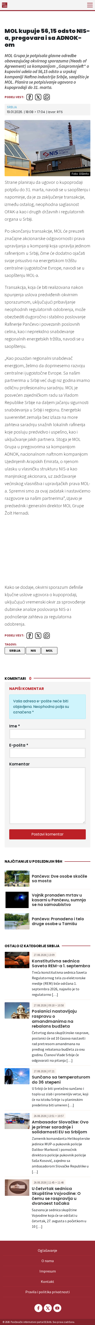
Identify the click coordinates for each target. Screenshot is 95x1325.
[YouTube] (57, 1308)
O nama (48, 1260)
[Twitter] (47, 1308)
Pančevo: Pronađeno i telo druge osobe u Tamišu (58, 921)
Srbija (12, 107)
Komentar (19, 764)
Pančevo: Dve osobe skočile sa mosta (59, 878)
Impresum (47, 1271)
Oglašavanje (47, 1250)
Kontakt (47, 1281)
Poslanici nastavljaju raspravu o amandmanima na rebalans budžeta (54, 1018)
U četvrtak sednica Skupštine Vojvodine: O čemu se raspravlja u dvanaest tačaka (56, 1196)
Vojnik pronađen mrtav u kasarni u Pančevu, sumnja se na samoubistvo (59, 900)
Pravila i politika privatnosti (47, 1292)
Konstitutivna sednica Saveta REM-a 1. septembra (61, 963)
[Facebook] (38, 1308)
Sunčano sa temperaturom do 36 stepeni (61, 1079)
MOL (49, 650)
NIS (33, 650)
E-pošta (18, 745)
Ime (14, 726)
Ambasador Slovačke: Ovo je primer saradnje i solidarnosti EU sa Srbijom (60, 1127)
